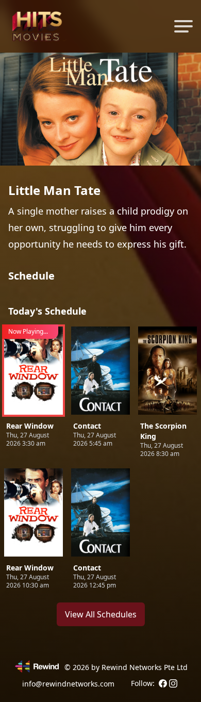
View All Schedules (101, 614)
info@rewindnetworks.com (68, 684)
